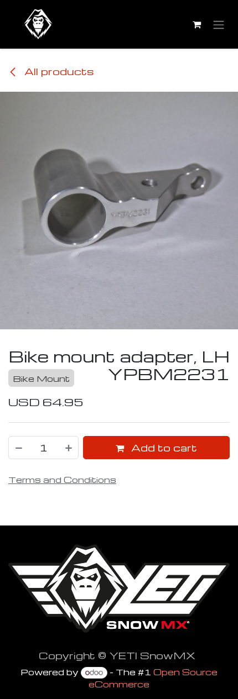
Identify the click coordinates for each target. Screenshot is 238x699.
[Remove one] (18, 448)
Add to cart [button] (162, 447)
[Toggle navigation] (219, 24)
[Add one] (69, 448)
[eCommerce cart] (196, 24)
